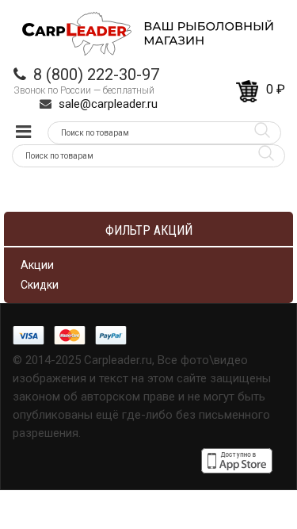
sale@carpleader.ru (108, 104)
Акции (37, 265)
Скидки (40, 284)
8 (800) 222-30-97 (96, 74)
